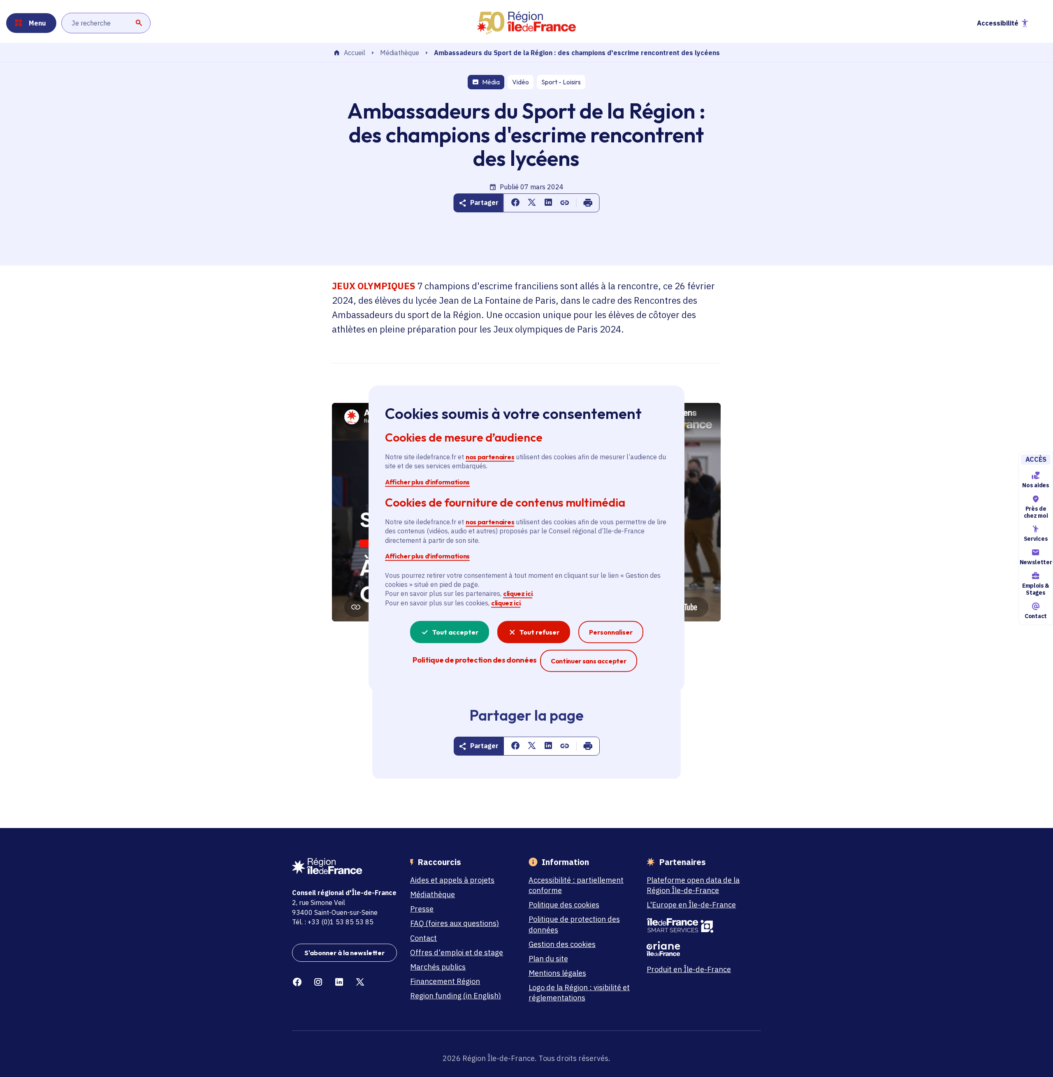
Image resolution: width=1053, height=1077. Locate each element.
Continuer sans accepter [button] (588, 661)
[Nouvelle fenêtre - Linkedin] (339, 982)
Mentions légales (557, 973)
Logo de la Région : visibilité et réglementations (579, 993)
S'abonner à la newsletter (344, 953)
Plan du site (548, 958)
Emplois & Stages (1035, 589)
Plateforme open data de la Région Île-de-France (693, 885)
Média (491, 82)
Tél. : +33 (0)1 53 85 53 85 (332, 922)
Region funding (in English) (455, 995)
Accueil (354, 53)
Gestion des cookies (562, 944)
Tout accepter (455, 632)
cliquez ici (517, 593)
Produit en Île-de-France (689, 969)
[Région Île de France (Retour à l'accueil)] (526, 23)
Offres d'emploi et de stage (456, 952)
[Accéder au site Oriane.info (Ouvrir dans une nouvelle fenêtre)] (699, 948)
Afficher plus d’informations (427, 481)
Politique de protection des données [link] (474, 660)
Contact (1036, 616)
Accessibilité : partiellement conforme (576, 885)
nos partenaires (490, 457)
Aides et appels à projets (452, 880)
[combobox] (106, 23)
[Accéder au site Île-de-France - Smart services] (699, 925)
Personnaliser (611, 632)
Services (1036, 539)
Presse (422, 909)
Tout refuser (539, 632)
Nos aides (1035, 485)
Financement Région (445, 981)
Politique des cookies (564, 905)
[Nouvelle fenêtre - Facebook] (297, 982)
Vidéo (520, 82)
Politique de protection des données (574, 924)
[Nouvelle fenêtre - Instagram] (318, 982)
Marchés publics (438, 967)
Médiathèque (399, 53)
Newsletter (1036, 562)
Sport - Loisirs (561, 82)
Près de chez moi (1036, 512)
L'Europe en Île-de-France (691, 905)
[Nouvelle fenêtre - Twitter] (360, 982)
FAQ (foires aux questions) (454, 923)
